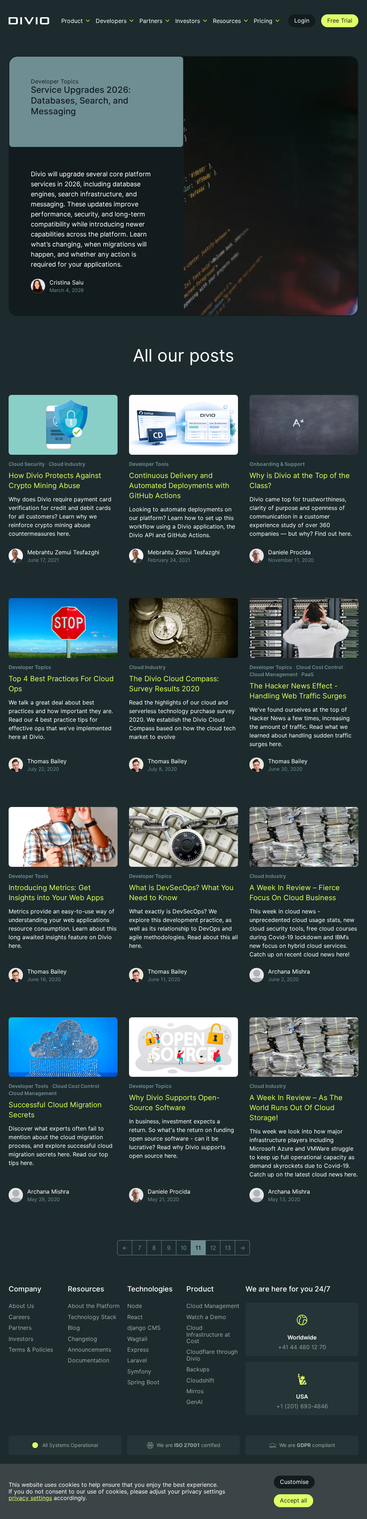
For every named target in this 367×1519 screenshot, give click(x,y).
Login (301, 20)
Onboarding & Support (277, 464)
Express (138, 1349)
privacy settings (30, 1498)
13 (228, 1247)
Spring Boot (143, 1382)
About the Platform (94, 1305)
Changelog (82, 1338)
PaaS (307, 674)
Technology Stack (92, 1316)
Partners (20, 1327)
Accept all (293, 1500)
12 (213, 1247)
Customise (294, 1481)
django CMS (144, 1327)
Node (134, 1305)
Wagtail (137, 1338)
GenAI (194, 1401)
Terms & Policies (31, 1349)
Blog (74, 1327)
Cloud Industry (67, 464)
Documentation (88, 1360)
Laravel (137, 1360)
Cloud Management (273, 674)
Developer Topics (54, 81)
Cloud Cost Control (319, 667)
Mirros (195, 1391)
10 (184, 1247)
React (135, 1316)
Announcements (89, 1349)
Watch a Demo (206, 1316)
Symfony (139, 1371)
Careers (19, 1316)
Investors (21, 1338)
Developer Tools (149, 464)
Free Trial (339, 20)
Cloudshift (200, 1380)
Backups (197, 1369)
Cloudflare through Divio (212, 1355)
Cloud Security (27, 464)
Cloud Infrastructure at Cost (208, 1334)
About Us (21, 1305)
